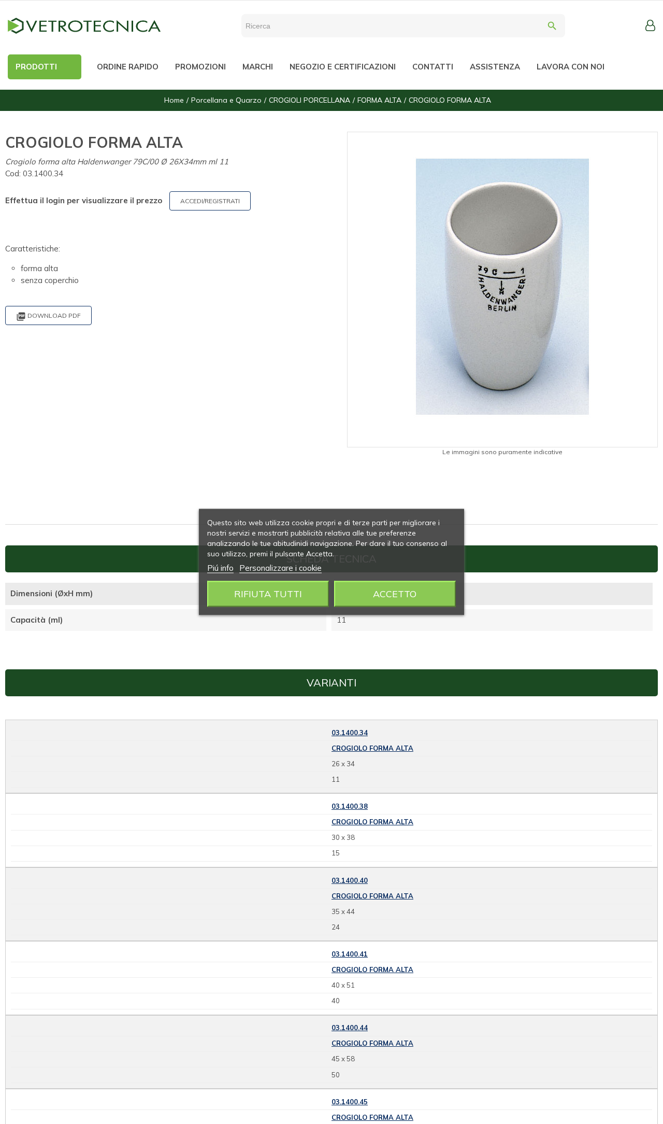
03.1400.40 (350, 880)
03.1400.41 (350, 954)
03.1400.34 (350, 732)
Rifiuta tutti (268, 594)
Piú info (220, 568)
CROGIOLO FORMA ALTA (372, 748)
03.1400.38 (350, 806)
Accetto (394, 594)
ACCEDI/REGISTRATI (210, 201)
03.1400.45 (350, 1102)
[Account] (650, 25)
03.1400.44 (350, 1027)
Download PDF (48, 316)
